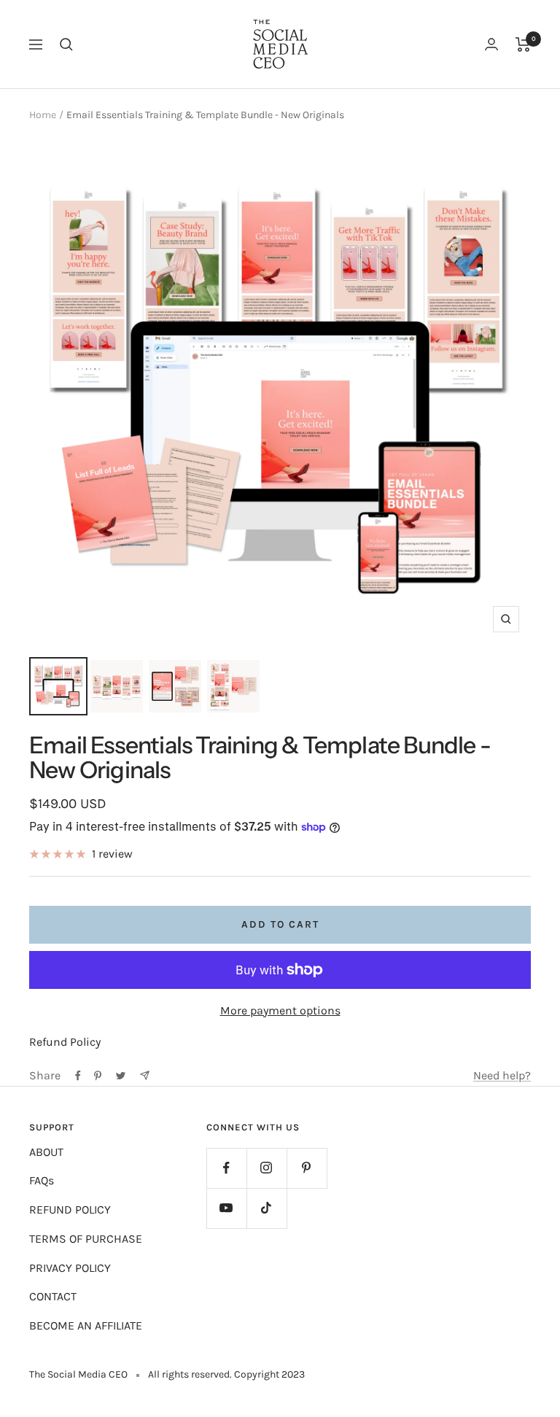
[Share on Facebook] (78, 1076)
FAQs (41, 1180)
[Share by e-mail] (144, 1075)
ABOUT (46, 1152)
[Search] (66, 44)
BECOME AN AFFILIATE (85, 1325)
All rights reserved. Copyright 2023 (226, 1374)
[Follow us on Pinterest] (307, 1168)
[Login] (491, 44)
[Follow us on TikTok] (266, 1208)
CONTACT (53, 1296)
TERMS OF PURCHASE (85, 1239)
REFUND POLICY (70, 1209)
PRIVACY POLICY (70, 1268)
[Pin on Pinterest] (97, 1076)
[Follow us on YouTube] (226, 1208)
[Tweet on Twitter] (120, 1076)
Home (42, 115)
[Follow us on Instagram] (266, 1168)
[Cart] (523, 44)
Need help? (502, 1075)
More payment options (280, 1010)
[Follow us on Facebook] (226, 1168)
